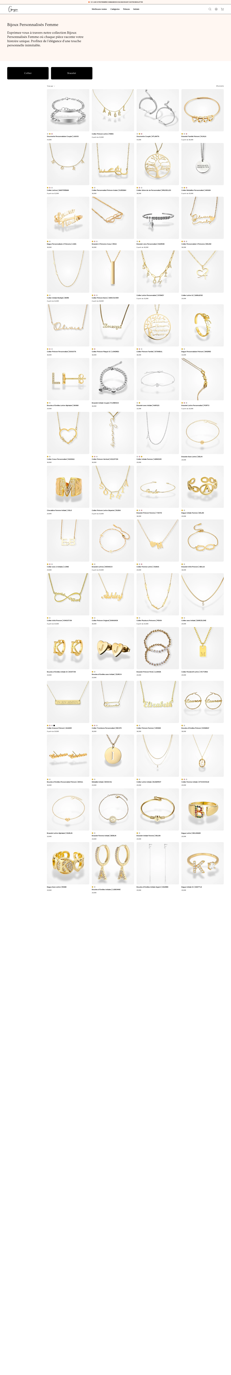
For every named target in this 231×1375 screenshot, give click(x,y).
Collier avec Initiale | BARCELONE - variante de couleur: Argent (184, 618)
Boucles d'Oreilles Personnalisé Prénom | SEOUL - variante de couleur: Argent (50, 779)
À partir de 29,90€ (187, 193)
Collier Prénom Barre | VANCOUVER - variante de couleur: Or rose (94, 295)
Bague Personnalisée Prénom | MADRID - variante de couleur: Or (182, 349)
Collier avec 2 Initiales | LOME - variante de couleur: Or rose (50, 564)
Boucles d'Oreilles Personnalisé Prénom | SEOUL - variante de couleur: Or (47, 779)
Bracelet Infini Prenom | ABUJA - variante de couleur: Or (182, 564)
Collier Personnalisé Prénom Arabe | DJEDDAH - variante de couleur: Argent (94, 187)
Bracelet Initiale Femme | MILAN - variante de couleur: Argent (139, 833)
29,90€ (183, 298)
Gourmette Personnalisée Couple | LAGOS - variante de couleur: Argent (47, 134)
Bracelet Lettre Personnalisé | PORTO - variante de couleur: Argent (186, 403)
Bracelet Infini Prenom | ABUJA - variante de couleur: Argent (184, 564)
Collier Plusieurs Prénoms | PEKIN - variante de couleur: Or (137, 618)
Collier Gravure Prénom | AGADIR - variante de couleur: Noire (54, 725)
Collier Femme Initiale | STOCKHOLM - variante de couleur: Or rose (184, 779)
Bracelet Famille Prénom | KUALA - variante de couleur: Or (182, 134)
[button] (209, 9)
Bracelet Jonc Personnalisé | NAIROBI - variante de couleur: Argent (137, 241)
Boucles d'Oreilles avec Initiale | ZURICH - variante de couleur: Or (92, 672)
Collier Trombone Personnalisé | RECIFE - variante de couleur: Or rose (94, 725)
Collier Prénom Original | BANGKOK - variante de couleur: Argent (94, 618)
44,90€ (49, 140)
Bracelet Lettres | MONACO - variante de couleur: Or (92, 564)
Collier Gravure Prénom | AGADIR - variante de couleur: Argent (52, 725)
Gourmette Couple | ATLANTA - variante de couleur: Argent (137, 134)
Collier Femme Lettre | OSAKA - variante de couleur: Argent (139, 564)
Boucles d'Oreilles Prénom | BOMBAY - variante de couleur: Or (182, 725)
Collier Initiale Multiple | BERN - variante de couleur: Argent (50, 295)
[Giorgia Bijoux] (13, 9)
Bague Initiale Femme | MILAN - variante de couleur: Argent (184, 510)
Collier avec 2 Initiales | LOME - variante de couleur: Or (47, 564)
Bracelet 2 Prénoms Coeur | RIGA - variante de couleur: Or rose (94, 241)
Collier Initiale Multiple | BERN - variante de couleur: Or (47, 295)
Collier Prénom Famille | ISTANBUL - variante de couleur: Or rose (139, 349)
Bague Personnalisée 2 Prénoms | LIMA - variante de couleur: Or (47, 241)
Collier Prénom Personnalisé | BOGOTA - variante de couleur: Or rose (50, 349)
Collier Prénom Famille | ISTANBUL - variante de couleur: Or (137, 349)
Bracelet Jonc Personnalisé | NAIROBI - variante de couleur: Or (139, 241)
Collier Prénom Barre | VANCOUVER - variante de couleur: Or (92, 295)
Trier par (50, 86)
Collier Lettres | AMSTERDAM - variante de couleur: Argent (52, 187)
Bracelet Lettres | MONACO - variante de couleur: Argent (94, 564)
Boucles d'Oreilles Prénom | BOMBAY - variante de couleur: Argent (184, 725)
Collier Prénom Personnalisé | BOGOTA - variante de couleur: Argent (52, 349)
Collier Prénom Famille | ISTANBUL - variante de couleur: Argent (141, 349)
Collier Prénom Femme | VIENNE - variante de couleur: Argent (139, 725)
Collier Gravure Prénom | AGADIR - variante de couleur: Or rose (50, 725)
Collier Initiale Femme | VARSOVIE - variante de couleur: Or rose (139, 456)
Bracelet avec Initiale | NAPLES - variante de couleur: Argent (137, 403)
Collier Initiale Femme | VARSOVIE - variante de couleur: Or (141, 456)
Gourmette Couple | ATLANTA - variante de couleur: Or (139, 134)
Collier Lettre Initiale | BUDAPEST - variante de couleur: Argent (139, 779)
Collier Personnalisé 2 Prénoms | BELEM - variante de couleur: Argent (186, 241)
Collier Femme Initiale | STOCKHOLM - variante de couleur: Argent (186, 779)
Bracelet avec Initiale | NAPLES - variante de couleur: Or (139, 403)
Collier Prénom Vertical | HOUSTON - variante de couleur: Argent (97, 456)
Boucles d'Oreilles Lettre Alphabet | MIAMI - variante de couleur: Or (47, 403)
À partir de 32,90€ (53, 193)
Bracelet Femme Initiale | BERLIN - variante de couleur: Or (92, 833)
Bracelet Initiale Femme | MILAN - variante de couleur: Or (137, 833)
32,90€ (139, 408)
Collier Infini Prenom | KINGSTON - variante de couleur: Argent (50, 618)
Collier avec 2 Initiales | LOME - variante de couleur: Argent (52, 564)
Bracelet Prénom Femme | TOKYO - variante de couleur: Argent (139, 510)
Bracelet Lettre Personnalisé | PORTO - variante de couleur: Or (182, 403)
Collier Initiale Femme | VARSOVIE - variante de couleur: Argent (137, 456)
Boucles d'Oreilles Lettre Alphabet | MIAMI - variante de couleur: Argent (50, 403)
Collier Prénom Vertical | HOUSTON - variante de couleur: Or (92, 456)
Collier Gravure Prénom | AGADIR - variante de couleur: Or (47, 725)
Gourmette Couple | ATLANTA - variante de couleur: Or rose (141, 134)
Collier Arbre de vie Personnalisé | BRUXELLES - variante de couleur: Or (137, 187)
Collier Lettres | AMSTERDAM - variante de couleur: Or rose (50, 187)
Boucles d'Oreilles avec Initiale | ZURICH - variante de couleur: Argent (94, 672)
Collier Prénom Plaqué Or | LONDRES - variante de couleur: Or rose (94, 349)
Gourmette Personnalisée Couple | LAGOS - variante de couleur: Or (50, 134)
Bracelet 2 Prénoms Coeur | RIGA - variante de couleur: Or (92, 241)
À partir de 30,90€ (98, 570)
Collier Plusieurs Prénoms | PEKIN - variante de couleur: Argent (139, 618)
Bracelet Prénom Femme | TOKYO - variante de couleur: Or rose (141, 510)
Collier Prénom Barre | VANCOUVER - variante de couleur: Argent (97, 295)
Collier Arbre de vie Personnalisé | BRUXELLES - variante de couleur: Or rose (139, 187)
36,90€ (94, 193)
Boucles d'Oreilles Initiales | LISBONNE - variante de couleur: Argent (94, 887)
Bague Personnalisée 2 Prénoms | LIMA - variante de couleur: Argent (50, 241)
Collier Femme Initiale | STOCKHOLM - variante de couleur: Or (182, 779)
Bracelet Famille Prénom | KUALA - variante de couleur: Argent (184, 134)
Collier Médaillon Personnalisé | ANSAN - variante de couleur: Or (184, 187)
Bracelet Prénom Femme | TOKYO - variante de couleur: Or (137, 510)
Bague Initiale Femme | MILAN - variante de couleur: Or (182, 510)
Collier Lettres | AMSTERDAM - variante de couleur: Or (47, 187)
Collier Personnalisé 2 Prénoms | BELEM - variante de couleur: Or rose (184, 241)
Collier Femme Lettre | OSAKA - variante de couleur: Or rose (141, 564)
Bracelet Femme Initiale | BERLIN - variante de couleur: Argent (94, 833)
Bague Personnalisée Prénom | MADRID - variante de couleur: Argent (184, 349)
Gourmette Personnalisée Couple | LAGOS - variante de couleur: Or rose (52, 134)
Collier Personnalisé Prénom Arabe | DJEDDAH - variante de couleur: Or (92, 187)
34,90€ (183, 355)
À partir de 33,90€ (98, 137)
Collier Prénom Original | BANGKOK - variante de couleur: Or (92, 618)
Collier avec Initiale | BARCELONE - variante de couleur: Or (182, 618)
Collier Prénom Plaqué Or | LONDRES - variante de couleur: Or (92, 349)
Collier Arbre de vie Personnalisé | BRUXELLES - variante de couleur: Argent (141, 187)
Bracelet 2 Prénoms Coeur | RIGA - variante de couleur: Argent (97, 241)
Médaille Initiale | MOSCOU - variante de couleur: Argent (94, 779)
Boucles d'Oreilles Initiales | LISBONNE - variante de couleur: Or (92, 887)
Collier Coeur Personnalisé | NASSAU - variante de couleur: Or (47, 456)
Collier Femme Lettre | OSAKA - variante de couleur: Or (137, 564)
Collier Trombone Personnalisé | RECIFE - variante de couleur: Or (92, 725)
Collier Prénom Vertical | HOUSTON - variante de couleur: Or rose (94, 456)
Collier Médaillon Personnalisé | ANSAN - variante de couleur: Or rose (186, 187)
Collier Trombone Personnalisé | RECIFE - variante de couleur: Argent (97, 725)
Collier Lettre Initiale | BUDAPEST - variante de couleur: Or (137, 779)
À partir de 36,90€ (187, 140)
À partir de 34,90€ (53, 624)
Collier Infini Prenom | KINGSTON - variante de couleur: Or (47, 618)
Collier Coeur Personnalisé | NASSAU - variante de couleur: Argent (50, 456)
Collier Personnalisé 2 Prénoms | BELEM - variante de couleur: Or (182, 241)
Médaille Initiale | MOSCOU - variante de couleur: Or (92, 779)
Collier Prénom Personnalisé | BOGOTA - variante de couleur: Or (47, 349)
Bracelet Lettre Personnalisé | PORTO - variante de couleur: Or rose (184, 403)
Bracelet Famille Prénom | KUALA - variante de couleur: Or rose (186, 134)
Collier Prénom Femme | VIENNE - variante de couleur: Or (137, 725)
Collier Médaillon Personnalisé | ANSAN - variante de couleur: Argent (182, 187)
